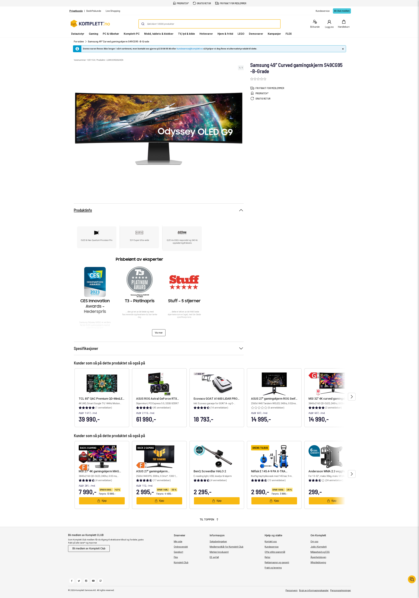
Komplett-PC (132, 33)
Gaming (93, 33)
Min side (178, 541)
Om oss (314, 541)
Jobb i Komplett (318, 546)
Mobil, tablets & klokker (158, 33)
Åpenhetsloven (318, 557)
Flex (176, 557)
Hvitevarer (206, 33)
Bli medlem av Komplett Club (88, 548)
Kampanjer (274, 33)
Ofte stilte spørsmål (275, 552)
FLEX (289, 33)
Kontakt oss (271, 541)
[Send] (143, 24)
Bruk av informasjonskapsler (314, 590)
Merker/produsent (219, 552)
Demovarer (256, 33)
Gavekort (178, 552)
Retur (267, 557)
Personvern (292, 590)
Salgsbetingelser (218, 541)
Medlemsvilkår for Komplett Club (226, 546)
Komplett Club (181, 562)
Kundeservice (272, 546)
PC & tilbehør (111, 33)
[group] (159, 128)
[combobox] (209, 23)
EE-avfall (214, 557)
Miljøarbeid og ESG (320, 552)
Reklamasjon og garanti (277, 562)
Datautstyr (77, 33)
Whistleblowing (318, 562)
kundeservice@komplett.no (190, 48)
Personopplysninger (340, 590)
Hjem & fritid (225, 33)
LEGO (241, 33)
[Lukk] (342, 48)
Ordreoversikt (181, 546)
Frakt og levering (273, 567)
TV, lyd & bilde (186, 33)
